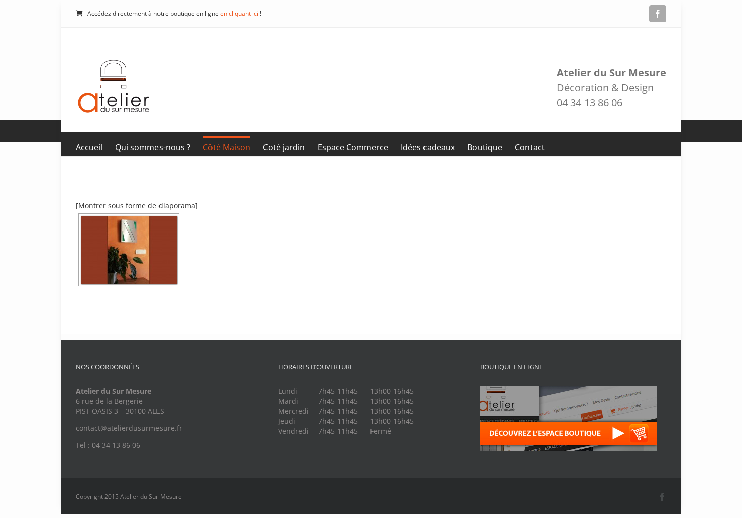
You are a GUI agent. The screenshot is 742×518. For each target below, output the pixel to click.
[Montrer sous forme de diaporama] (137, 205)
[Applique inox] (129, 250)
